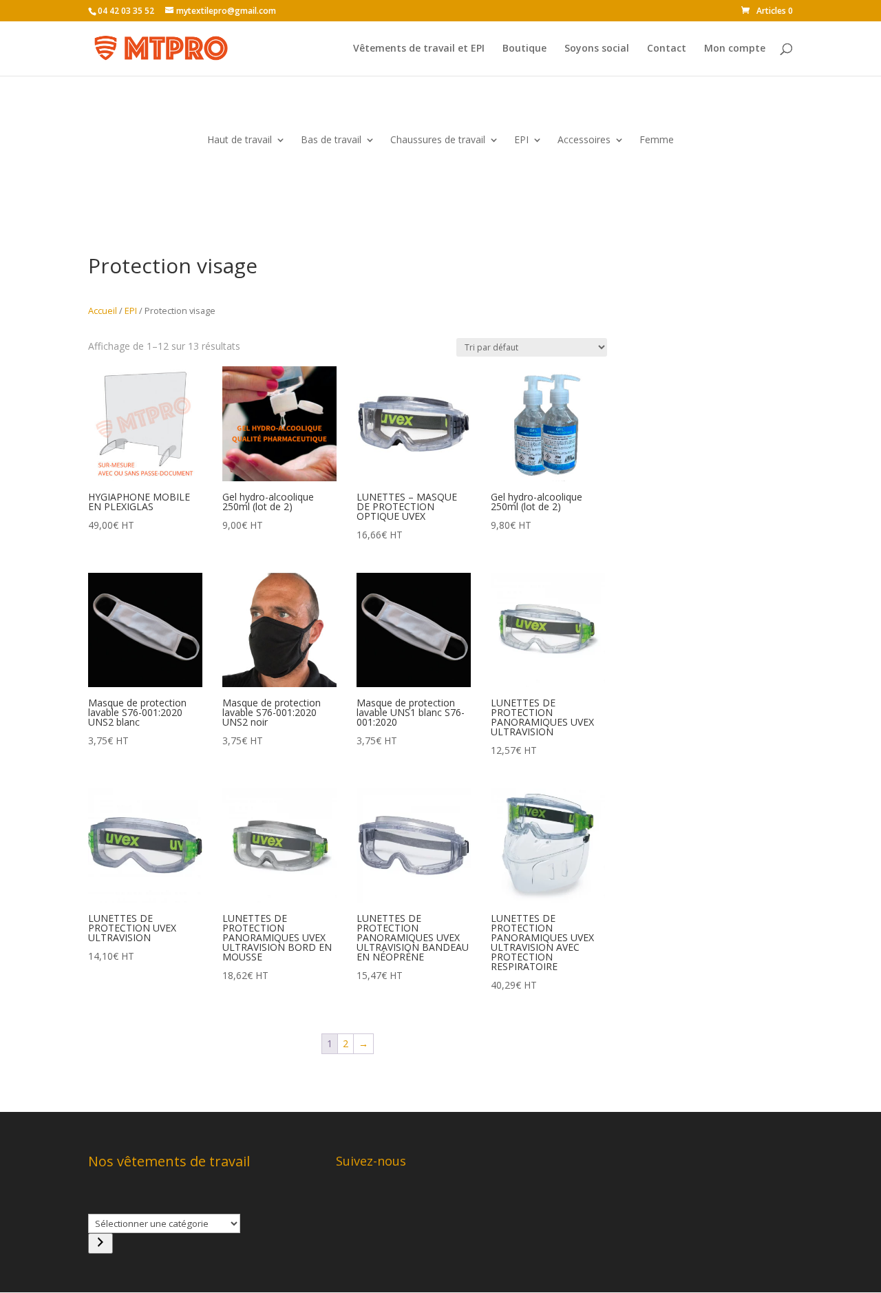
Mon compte (734, 48)
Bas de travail (331, 140)
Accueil (102, 310)
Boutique (524, 48)
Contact (666, 48)
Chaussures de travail (437, 140)
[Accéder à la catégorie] (100, 1243)
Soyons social (596, 48)
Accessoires (584, 140)
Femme (656, 140)
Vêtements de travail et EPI (419, 48)
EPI (521, 140)
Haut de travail (239, 140)
